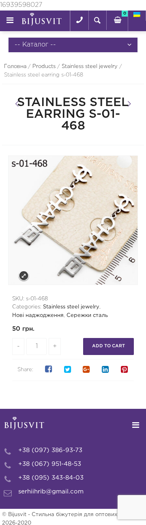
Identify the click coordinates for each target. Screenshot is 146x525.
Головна (15, 66)
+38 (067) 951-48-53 (49, 464)
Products (44, 66)
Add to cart (108, 346)
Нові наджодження (38, 315)
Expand (24, 276)
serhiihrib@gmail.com (51, 491)
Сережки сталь (87, 315)
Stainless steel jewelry (90, 66)
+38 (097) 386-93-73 (50, 450)
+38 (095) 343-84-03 (51, 477)
